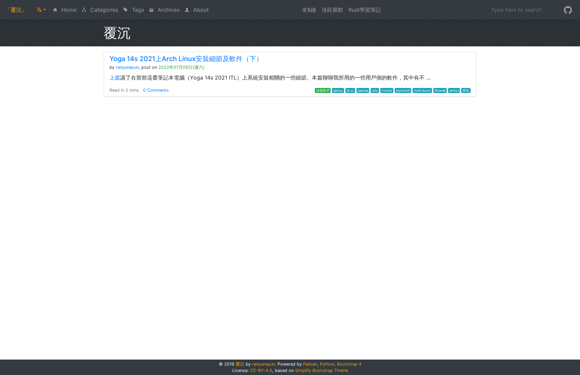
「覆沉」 (16, 9)
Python (327, 364)
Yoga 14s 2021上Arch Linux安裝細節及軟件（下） (186, 59)
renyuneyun (127, 67)
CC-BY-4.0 (261, 370)
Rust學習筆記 (364, 9)
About (200, 9)
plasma (363, 90)
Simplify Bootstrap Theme (321, 370)
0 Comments (156, 90)
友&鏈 (309, 9)
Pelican (310, 364)
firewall (440, 90)
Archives (168, 9)
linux (350, 90)
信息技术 (323, 90)
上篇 (114, 77)
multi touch (422, 90)
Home (69, 9)
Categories (103, 9)
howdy (387, 90)
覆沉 (240, 364)
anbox (454, 90)
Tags (137, 9)
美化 (466, 90)
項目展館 (332, 9)
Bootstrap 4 (349, 364)
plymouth (403, 90)
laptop (338, 90)
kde (375, 90)
